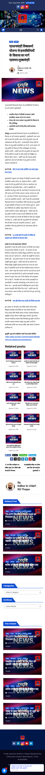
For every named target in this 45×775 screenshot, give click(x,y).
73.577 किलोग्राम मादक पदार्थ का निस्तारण (20, 516)
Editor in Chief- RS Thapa (24, 69)
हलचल (29, 511)
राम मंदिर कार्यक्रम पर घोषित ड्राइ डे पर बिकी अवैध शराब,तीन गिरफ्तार (13, 467)
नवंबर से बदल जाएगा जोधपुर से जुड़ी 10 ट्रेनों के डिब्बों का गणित (22, 712)
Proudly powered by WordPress (14, 754)
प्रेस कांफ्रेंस (17, 511)
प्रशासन (17, 708)
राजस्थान (24, 511)
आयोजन (16, 41)
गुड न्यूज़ (12, 708)
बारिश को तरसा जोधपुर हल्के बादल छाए (21, 564)
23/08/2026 (12, 643)
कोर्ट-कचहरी (13, 535)
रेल (27, 708)
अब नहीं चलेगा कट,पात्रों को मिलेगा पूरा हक (26, 301)
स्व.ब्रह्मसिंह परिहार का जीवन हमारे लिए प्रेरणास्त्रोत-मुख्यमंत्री (32, 467)
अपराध (12, 511)
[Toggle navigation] (21, 29)
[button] (38, 30)
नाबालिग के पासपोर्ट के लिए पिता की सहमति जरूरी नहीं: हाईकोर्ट (20, 539)
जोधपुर (11, 41)
